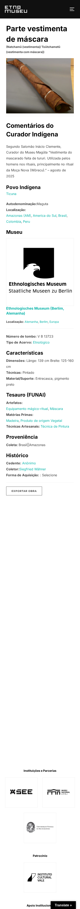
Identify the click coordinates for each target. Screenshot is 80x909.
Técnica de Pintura (55, 426)
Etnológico (41, 342)
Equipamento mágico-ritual (27, 409)
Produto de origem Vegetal (41, 421)
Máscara (56, 409)
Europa (54, 321)
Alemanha (31, 321)
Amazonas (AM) (18, 215)
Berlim (44, 321)
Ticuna (11, 194)
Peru (26, 221)
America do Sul (44, 215)
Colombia (13, 221)
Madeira (12, 421)
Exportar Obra (24, 491)
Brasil (62, 215)
